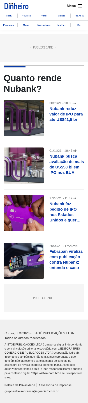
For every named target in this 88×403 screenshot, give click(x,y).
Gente (61, 15)
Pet (79, 25)
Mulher (62, 25)
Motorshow (44, 25)
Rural (44, 15)
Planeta (79, 15)
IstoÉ (9, 15)
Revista (26, 15)
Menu (26, 25)
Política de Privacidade (20, 385)
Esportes (8, 25)
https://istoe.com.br (45, 373)
